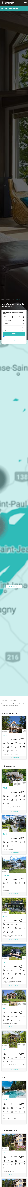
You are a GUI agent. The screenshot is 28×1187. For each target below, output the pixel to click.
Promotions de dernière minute (6, 341)
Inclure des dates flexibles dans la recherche (14, 337)
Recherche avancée (18, 341)
